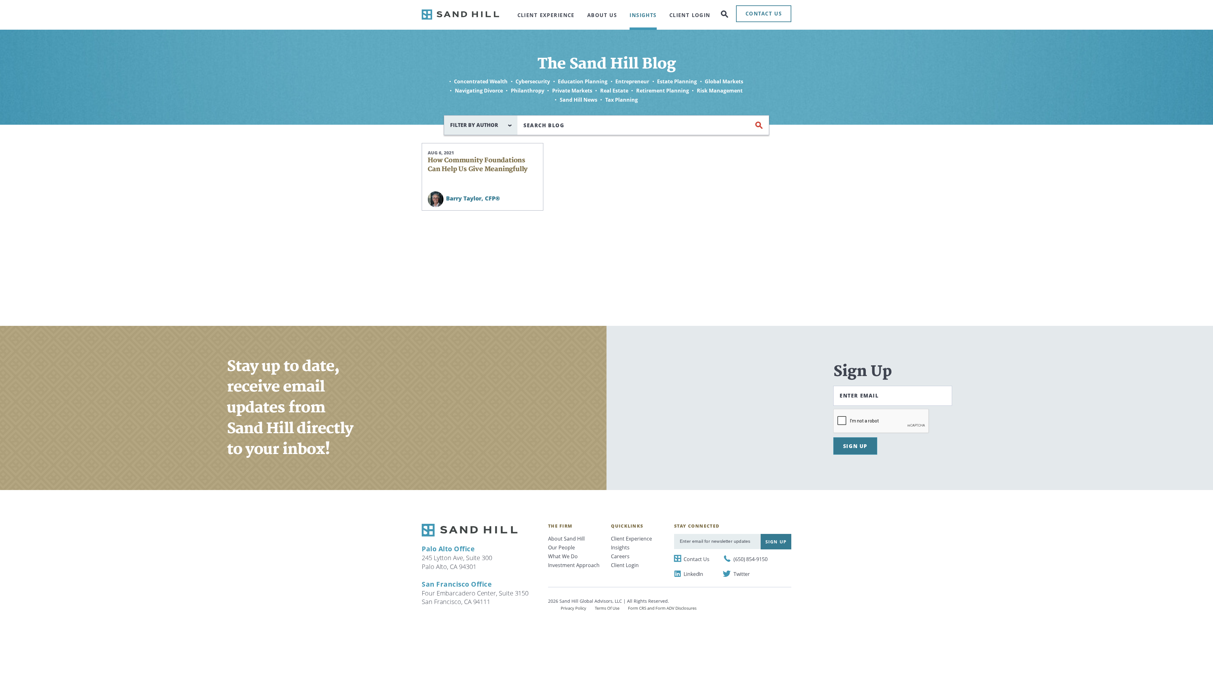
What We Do (563, 556)
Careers (620, 556)
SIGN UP (855, 446)
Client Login (689, 15)
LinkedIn (693, 574)
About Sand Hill (566, 538)
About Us (602, 15)
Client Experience (546, 15)
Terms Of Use (607, 608)
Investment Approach (574, 565)
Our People (561, 547)
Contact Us (696, 559)
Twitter (741, 574)
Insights (643, 15)
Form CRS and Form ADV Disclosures (662, 608)
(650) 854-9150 (750, 559)
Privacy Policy (573, 608)
